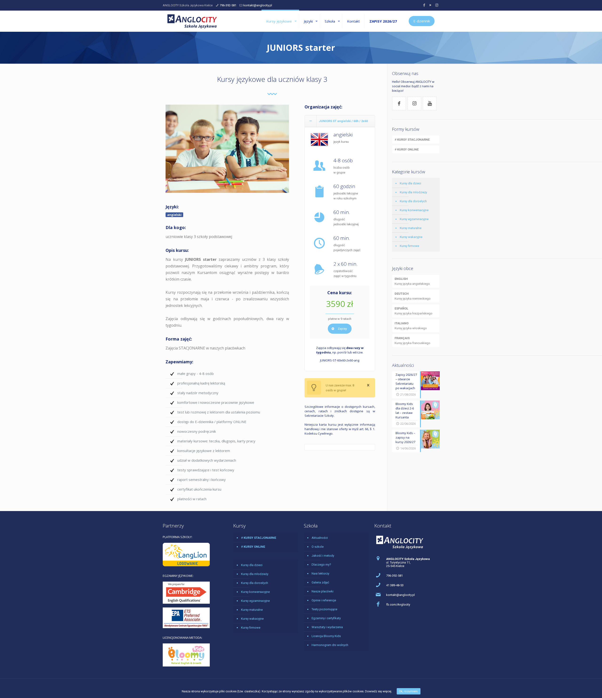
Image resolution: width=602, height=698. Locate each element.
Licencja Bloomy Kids (326, 636)
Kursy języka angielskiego (412, 281)
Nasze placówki (322, 591)
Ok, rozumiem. (408, 691)
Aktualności (320, 537)
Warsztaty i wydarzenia (327, 627)
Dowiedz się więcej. (378, 691)
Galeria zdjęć (320, 582)
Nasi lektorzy (320, 573)
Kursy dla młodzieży (413, 192)
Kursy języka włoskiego (411, 325)
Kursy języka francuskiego (412, 340)
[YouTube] (430, 5)
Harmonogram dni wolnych (330, 645)
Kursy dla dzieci (410, 183)
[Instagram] (436, 5)
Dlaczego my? (321, 564)
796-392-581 (228, 5)
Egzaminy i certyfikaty (326, 618)
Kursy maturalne (410, 228)
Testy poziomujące (324, 609)
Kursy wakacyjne (411, 237)
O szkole (318, 546)
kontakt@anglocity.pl (257, 5)
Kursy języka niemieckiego (413, 296)
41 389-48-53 (395, 585)
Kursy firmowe (409, 246)
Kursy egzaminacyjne (414, 219)
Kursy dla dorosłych (413, 201)
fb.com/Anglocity (398, 604)
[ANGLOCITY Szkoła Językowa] (192, 21)
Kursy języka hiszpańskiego (413, 311)
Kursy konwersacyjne (414, 210)
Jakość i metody (323, 555)
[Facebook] (424, 5)
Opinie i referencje (324, 600)
